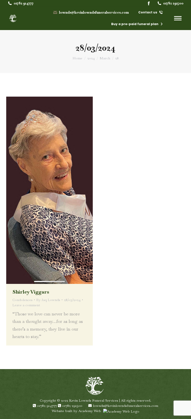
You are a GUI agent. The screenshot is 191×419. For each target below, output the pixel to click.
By (48, 300)
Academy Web (90, 411)
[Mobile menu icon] (178, 18)
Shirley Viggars (30, 292)
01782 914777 (24, 3)
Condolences (22, 300)
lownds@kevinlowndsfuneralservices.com (94, 12)
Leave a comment (26, 305)
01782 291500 (173, 3)
